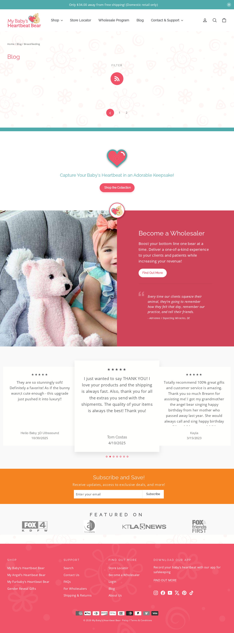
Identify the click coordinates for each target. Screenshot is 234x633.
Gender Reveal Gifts (21, 589)
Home (10, 44)
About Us (115, 595)
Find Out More (152, 273)
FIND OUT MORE (165, 580)
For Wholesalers (75, 589)
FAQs (67, 582)
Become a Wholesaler (124, 575)
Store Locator (80, 20)
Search (69, 568)
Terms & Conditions (141, 620)
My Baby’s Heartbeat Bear (26, 568)
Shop (55, 20)
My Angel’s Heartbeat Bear (26, 575)
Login (112, 582)
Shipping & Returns (78, 595)
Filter (117, 65)
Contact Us (72, 575)
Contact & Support (165, 20)
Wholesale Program (113, 20)
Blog (140, 20)
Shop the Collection (117, 187)
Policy (125, 620)
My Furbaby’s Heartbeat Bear (28, 582)
